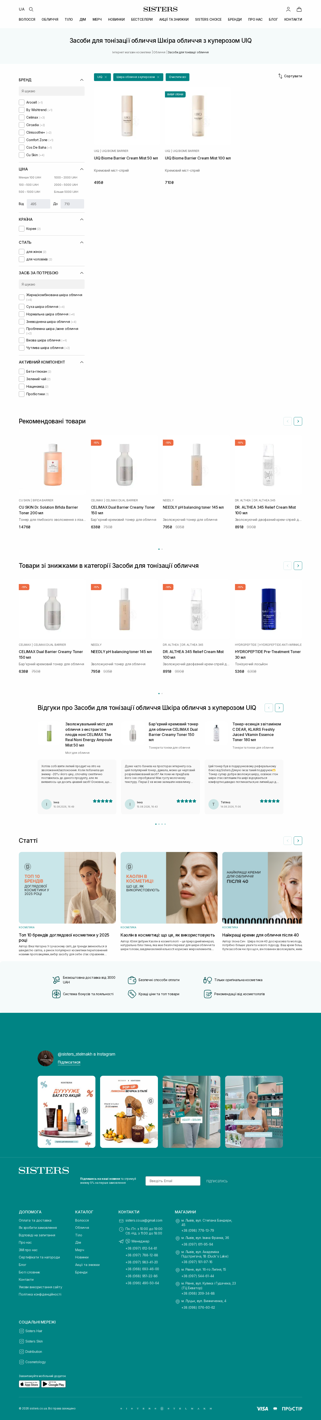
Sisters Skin (34, 1341)
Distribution (33, 1352)
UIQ (96, 151)
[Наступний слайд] (298, 421)
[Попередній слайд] (287, 421)
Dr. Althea (243, 500)
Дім (78, 1242)
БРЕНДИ (235, 19)
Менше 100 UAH (30, 177)
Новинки (82, 1257)
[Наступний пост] (275, 1111)
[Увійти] (288, 9)
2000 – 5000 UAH (66, 184)
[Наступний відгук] (279, 708)
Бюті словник (29, 1272)
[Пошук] (31, 9)
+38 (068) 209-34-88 (198, 1293)
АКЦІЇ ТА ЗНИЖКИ (174, 19)
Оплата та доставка (35, 1220)
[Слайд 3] (162, 824)
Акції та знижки (87, 1265)
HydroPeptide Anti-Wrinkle (280, 644)
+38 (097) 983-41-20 (141, 1262)
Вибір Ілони (175, 94)
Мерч (79, 1250)
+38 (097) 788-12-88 (141, 1255)
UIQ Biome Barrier (115, 151)
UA (22, 9)
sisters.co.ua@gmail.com (143, 1220)
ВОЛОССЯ (27, 19)
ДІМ (82, 19)
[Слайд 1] (156, 824)
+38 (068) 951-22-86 (141, 1276)
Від (21, 204)
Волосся (82, 1220)
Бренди (81, 1272)
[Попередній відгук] (269, 708)
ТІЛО (69, 19)
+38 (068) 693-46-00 (142, 1269)
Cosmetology (35, 1362)
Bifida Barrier (43, 500)
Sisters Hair (33, 1331)
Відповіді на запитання (37, 1235)
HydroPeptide (246, 644)
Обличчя (82, 1228)
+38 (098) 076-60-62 (198, 1307)
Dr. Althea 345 (264, 500)
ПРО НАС (255, 19)
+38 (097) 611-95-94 (197, 1244)
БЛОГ (273, 19)
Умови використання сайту (40, 1287)
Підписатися (69, 1062)
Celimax (97, 500)
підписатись (217, 1181)
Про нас (25, 1242)
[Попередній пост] (45, 1111)
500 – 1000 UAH (29, 191)
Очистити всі (177, 77)
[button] (102, 77)
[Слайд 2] (159, 824)
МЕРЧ (97, 19)
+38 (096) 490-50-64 (142, 1283)
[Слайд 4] (165, 824)
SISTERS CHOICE (208, 19)
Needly (168, 500)
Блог (22, 1265)
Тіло (78, 1235)
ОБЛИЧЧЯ (50, 19)
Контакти (26, 1279)
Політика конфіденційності (40, 1294)
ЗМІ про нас (28, 1250)
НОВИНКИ (116, 19)
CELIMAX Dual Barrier (122, 500)
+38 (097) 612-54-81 (141, 1248)
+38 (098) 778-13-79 (197, 1230)
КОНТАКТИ (293, 19)
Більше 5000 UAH (66, 191)
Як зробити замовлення (38, 1228)
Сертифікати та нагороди (39, 1257)
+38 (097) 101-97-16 (196, 1262)
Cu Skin (24, 500)
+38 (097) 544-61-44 (197, 1276)
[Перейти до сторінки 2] (162, 549)
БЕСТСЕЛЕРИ (142, 19)
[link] (299, 9)
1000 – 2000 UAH (65, 177)
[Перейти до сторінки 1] (159, 549)
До (55, 204)
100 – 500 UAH (28, 184)
